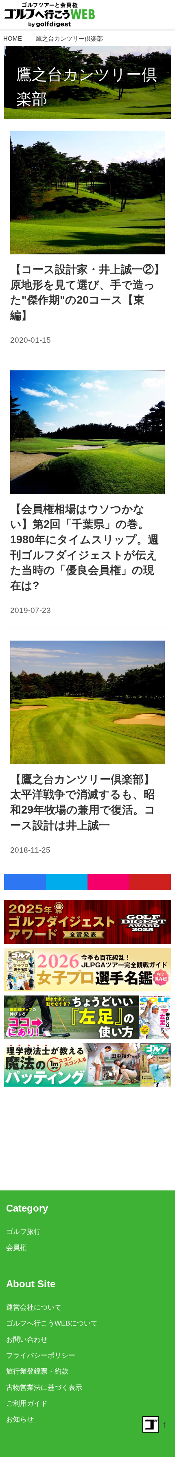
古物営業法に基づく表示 (44, 1387)
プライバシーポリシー (40, 1355)
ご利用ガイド (27, 1403)
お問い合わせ (27, 1339)
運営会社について (33, 1307)
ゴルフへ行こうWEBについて (52, 1323)
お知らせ (20, 1419)
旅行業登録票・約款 (37, 1371)
